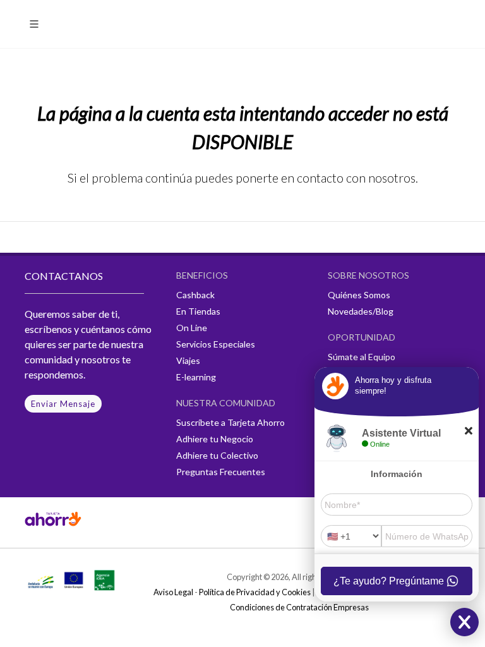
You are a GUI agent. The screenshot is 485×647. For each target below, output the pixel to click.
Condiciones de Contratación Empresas (299, 607)
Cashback (195, 294)
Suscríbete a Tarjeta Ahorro (230, 422)
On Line (191, 327)
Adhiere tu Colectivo (217, 455)
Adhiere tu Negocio (214, 438)
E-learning (196, 377)
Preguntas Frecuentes (220, 471)
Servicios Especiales (215, 344)
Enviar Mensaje (63, 404)
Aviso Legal (173, 592)
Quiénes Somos (359, 294)
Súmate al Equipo (361, 356)
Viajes (188, 360)
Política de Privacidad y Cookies (255, 592)
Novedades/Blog (360, 311)
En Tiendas (198, 311)
